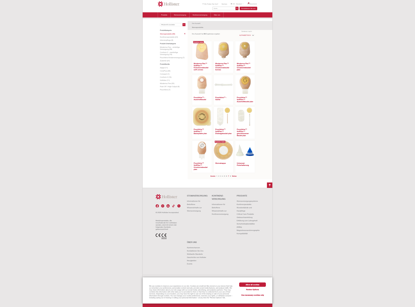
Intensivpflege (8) (166, 40)
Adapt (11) (164, 68)
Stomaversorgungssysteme (247, 201)
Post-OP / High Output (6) (170, 86)
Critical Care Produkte (245, 214)
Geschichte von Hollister (196, 257)
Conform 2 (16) (165, 77)
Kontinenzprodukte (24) (169, 37)
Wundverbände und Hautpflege (244, 209)
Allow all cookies (252, 285)
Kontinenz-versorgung (218, 197)
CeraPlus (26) (165, 71)
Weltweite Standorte (195, 254)
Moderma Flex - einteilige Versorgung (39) (170, 48)
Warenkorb (252, 4)
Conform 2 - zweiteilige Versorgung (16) (169, 53)
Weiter (234, 176)
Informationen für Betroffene (193, 202)
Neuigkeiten (191, 260)
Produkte (164, 15)
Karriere (224, 4)
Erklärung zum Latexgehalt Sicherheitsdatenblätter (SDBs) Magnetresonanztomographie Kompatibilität (247, 226)
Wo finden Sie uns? (211, 4)
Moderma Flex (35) (167, 83)
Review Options (252, 289)
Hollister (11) (165, 80)
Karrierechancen (193, 247)
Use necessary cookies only (252, 295)
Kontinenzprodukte (244, 204)
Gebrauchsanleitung (244, 217)
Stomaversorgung (180, 15)
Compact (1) (164, 74)
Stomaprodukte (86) (167, 34)
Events (189, 264)
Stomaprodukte (197, 27)
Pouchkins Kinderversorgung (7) (172, 57)
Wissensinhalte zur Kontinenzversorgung (220, 212)
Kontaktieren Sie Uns (195, 251)
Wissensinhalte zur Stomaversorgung (194, 209)
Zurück (212, 176)
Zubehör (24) (165, 61)
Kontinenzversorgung (200, 15)
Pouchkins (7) (165, 90)
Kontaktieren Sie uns (248, 8)
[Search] (184, 24)
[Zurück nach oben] (269, 185)
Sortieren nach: (246, 31)
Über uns (217, 15)
